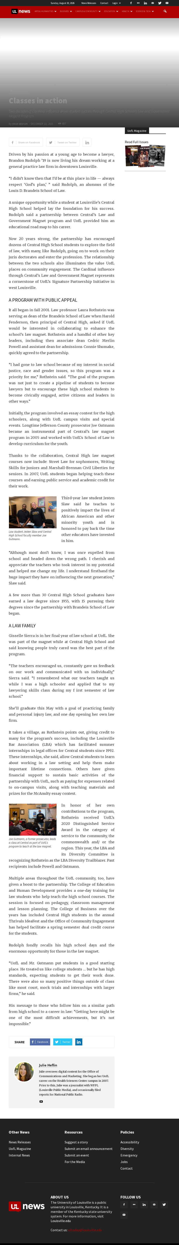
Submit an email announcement (89, 1148)
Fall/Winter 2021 (19, 91)
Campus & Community (86, 11)
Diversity (127, 1148)
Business (64, 11)
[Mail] (152, 3)
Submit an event (77, 1155)
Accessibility (129, 1142)
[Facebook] (131, 3)
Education (109, 11)
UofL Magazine (20, 1148)
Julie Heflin (20, 124)
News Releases (88, 3)
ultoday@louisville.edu (85, 1230)
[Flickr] (138, 3)
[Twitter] (160, 3)
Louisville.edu (61, 1221)
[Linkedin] (145, 3)
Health (125, 11)
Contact (104, 3)
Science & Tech (143, 11)
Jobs (124, 1162)
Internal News (19, 1155)
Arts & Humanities (44, 11)
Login (115, 3)
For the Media (75, 1162)
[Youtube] (167, 3)
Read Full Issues (136, 142)
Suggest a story (76, 1142)
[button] (165, 11)
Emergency (128, 1155)
